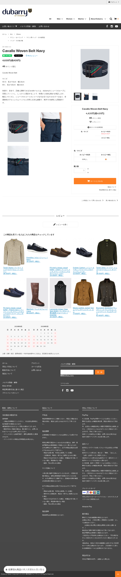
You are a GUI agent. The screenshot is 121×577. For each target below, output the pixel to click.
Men (58, 19)
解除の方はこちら (67, 375)
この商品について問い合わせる (91, 200)
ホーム (4, 34)
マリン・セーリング (16, 37)
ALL (11, 34)
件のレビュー (32, 56)
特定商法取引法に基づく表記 (13, 389)
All (50, 19)
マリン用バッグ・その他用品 (35, 37)
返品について (112, 187)
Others (18, 34)
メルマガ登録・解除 (28, 26)
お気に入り (96, 122)
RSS (4, 386)
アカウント (114, 2)
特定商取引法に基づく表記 (107, 190)
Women (69, 19)
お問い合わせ (44, 26)
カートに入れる (96, 181)
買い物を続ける (111, 200)
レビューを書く (62, 224)
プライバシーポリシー (10, 393)
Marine (81, 19)
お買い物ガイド (8, 26)
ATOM (9, 386)
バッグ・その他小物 (16, 40)
